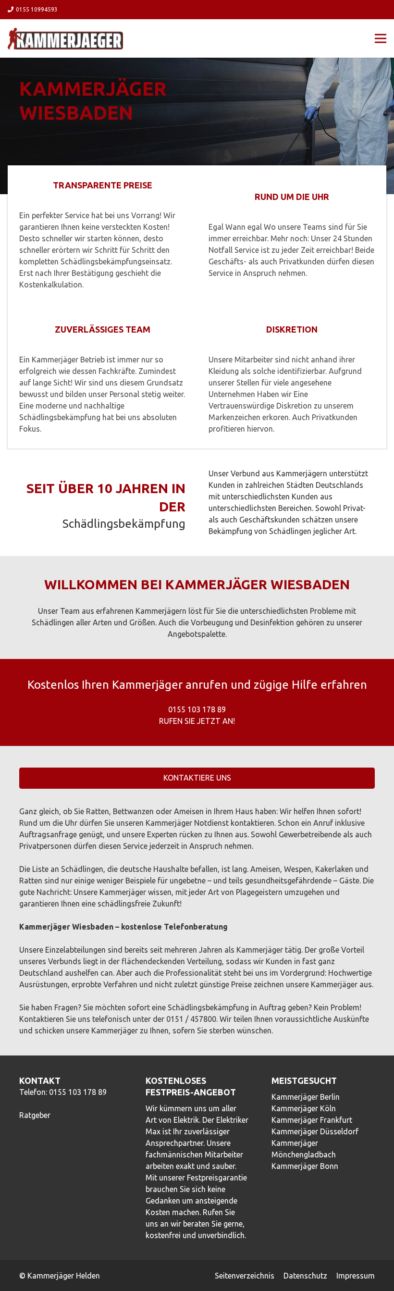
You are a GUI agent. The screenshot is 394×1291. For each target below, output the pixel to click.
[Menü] (381, 38)
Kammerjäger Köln (303, 1108)
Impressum (355, 1275)
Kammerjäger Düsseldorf (314, 1131)
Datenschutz (305, 1275)
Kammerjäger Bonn (304, 1166)
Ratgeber (34, 1115)
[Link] (65, 39)
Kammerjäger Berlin (305, 1096)
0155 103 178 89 (78, 1092)
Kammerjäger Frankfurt (311, 1120)
